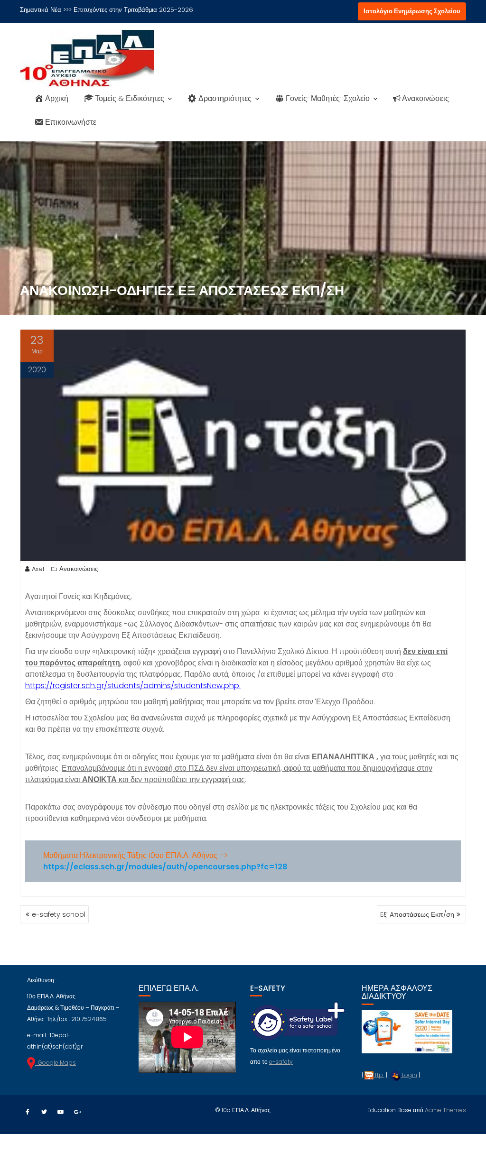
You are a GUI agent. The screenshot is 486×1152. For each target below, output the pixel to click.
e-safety (281, 1062)
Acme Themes (445, 1110)
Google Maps (55, 1063)
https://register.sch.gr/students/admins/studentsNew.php (132, 685)
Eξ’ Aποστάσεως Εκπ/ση (417, 914)
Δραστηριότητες (225, 98)
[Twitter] (44, 1112)
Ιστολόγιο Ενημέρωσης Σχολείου (412, 11)
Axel (38, 568)
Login (409, 1075)
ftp (379, 1075)
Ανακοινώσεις (425, 98)
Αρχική (56, 98)
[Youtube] (60, 1112)
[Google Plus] (77, 1112)
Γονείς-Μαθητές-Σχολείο (328, 98)
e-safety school (58, 914)
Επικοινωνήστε (70, 122)
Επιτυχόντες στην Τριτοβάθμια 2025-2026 (133, 9)
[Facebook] (27, 1112)
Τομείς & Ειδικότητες (129, 98)
